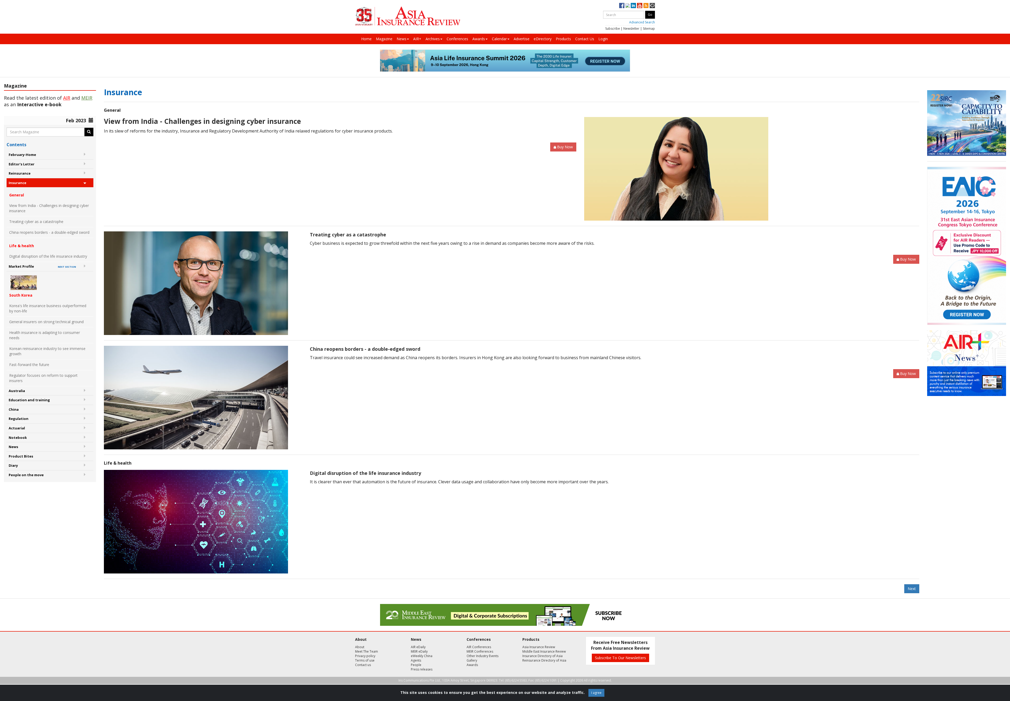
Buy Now (565, 146)
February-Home (22, 154)
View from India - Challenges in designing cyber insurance (49, 208)
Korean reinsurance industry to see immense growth (47, 351)
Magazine (384, 38)
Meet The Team (366, 651)
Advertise (521, 38)
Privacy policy (365, 656)
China (14, 409)
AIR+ (417, 38)
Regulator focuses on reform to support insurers (43, 378)
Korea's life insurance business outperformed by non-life (47, 308)
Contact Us (584, 38)
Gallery (472, 660)
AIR (66, 98)
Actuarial (17, 428)
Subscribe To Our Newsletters (620, 657)
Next (912, 588)
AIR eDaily (418, 647)
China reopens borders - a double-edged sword (49, 232)
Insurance (17, 182)
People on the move (26, 475)
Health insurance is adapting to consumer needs (44, 335)
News (401, 38)
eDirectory (543, 38)
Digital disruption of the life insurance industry (48, 256)
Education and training (29, 400)
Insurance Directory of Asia (542, 656)
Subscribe (612, 28)
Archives (433, 38)
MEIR (86, 98)
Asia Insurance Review (538, 647)
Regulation (18, 418)
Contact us (363, 665)
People (416, 665)
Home (366, 38)
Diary (13, 465)
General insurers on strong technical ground (46, 321)
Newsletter (631, 28)
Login (603, 38)
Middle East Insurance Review (544, 651)
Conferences (457, 38)
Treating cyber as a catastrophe (36, 221)
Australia (17, 390)
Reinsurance (20, 173)
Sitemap (649, 28)
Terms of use (365, 660)
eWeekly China (421, 656)
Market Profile (42, 266)
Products (563, 38)
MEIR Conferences (480, 651)
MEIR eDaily (419, 651)
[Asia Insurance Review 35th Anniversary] (407, 16)
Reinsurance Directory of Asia (544, 660)
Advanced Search (642, 22)
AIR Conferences (479, 647)
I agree (596, 692)
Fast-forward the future (29, 364)
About (359, 647)
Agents (416, 660)
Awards (478, 38)
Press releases (421, 669)
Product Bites (21, 456)
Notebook (18, 437)
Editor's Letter (21, 164)
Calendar (499, 38)
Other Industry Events (482, 656)
